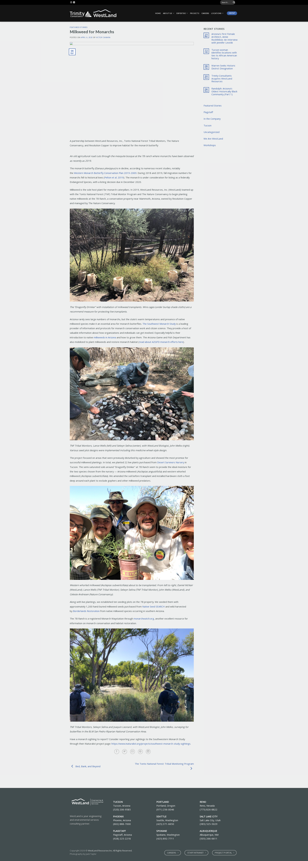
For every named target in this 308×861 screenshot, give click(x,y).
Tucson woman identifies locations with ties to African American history (224, 54)
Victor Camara (103, 37)
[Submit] (234, 2)
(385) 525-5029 (208, 824)
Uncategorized (211, 132)
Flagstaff (208, 112)
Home (158, 13)
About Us (167, 13)
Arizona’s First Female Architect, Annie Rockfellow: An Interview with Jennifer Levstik (224, 38)
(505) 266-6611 (208, 838)
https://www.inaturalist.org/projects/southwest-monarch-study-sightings (150, 743)
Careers (205, 13)
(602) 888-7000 (122, 824)
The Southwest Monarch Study (159, 323)
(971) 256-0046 (165, 809)
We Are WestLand (213, 138)
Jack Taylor (91, 853)
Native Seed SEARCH (153, 606)
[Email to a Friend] (132, 751)
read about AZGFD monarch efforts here (161, 341)
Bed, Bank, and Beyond (87, 766)
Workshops (210, 145)
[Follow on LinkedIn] (74, 2)
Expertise (181, 13)
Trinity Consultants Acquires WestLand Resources (221, 78)
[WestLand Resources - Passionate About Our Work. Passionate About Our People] (93, 13)
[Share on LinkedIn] (148, 751)
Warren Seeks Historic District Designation (223, 67)
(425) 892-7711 (165, 838)
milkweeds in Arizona (105, 337)
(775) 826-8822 (208, 809)
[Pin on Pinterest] (140, 751)
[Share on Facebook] (116, 751)
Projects (194, 13)
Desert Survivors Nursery (170, 462)
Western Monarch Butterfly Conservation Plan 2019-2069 (105, 173)
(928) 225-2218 (122, 838)
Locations (216, 13)
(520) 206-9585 (122, 809)
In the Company (212, 118)
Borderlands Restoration (86, 611)
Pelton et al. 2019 (114, 177)
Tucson (207, 125)
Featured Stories (78, 27)
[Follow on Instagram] (71, 2)
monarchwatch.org (144, 618)
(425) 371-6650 (165, 824)
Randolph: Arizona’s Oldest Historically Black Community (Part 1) (224, 91)
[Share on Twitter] (124, 751)
